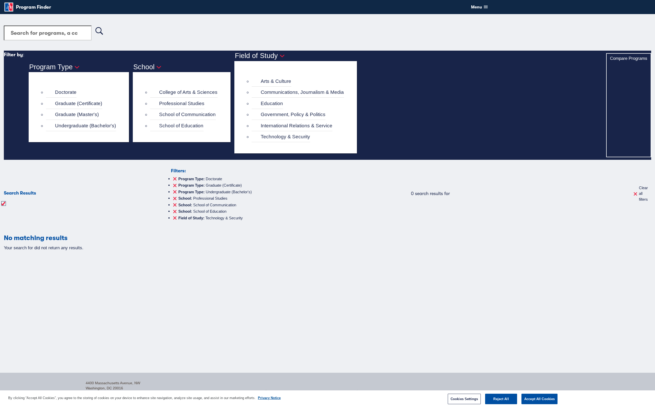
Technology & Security (285, 136)
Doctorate (66, 92)
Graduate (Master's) (77, 114)
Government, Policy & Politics (293, 114)
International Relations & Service (296, 125)
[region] (327, 398)
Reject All (501, 399)
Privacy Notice (269, 398)
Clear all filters (643, 193)
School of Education (181, 125)
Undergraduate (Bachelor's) (85, 125)
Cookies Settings (464, 399)
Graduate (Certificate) (78, 103)
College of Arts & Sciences (188, 92)
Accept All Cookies (539, 399)
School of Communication (187, 114)
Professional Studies (181, 103)
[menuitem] (81, 92)
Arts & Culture (276, 81)
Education (272, 103)
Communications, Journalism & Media (302, 92)
